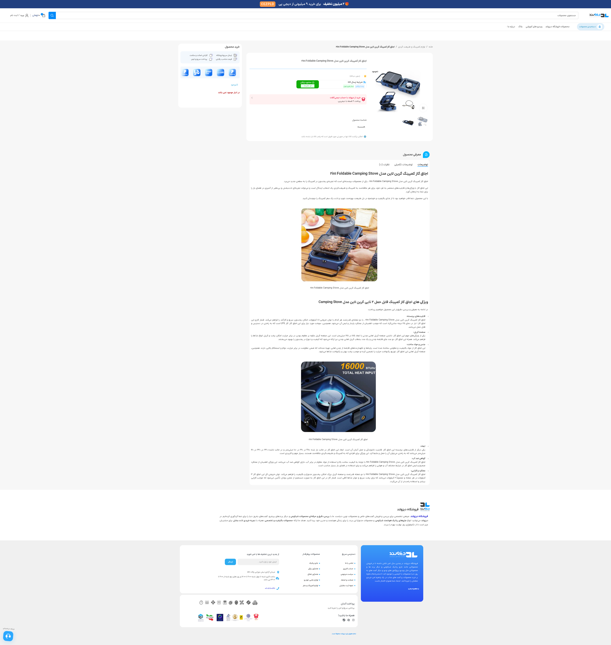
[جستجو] (52, 15)
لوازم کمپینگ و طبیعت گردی (411, 46)
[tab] (423, 164)
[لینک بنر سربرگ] (305, 4)
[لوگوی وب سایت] (599, 15)
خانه (431, 46)
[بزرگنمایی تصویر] (423, 108)
